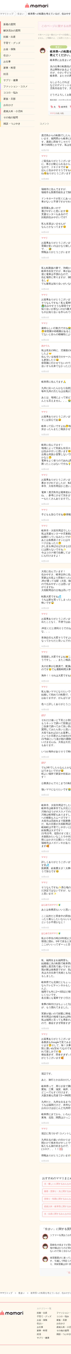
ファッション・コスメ (15, 86)
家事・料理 (9, 67)
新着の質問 (9, 24)
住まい (7, 55)
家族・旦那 (9, 98)
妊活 (5, 74)
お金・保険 (9, 49)
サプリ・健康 (10, 80)
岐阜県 (64, 107)
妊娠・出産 (9, 36)
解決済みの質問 (11, 30)
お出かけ (8, 105)
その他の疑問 (10, 117)
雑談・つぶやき (11, 123)
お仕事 (7, 61)
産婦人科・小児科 (13, 111)
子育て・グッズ (11, 43)
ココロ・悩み (10, 92)
